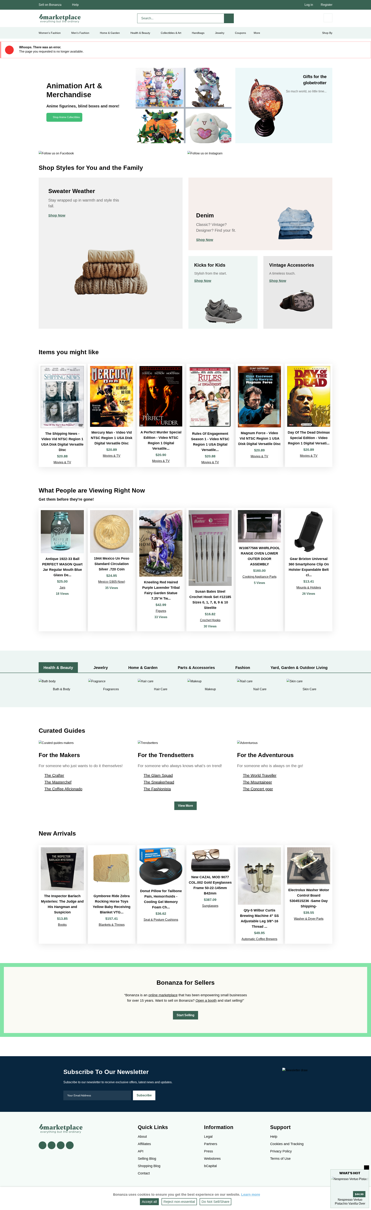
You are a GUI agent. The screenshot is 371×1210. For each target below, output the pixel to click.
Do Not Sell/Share (215, 1202)
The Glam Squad (158, 775)
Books (62, 924)
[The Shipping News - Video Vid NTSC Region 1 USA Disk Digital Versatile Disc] (62, 415)
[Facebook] (42, 1145)
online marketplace (163, 995)
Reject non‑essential (179, 1202)
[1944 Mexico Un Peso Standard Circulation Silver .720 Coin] (111, 569)
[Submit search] (229, 18)
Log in (309, 4)
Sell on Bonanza (50, 4)
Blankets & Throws (112, 924)
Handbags (198, 32)
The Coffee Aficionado (63, 789)
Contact (144, 1173)
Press (208, 1151)
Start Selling (185, 1015)
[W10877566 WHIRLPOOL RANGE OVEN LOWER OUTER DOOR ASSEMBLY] (259, 569)
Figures (161, 611)
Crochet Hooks (210, 620)
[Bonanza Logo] (60, 18)
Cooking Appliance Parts (260, 576)
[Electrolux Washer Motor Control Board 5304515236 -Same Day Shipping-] (308, 894)
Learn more (250, 1194)
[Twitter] (51, 1145)
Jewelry (219, 32)
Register (326, 4)
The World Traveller (260, 775)
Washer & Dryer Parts (308, 918)
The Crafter (54, 775)
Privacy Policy (281, 1151)
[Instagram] (70, 1145)
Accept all (149, 1202)
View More (185, 805)
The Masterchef (57, 782)
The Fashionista (157, 789)
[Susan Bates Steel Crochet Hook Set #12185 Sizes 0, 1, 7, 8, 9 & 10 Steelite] (210, 569)
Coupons (240, 32)
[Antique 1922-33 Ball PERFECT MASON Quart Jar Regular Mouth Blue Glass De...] (62, 569)
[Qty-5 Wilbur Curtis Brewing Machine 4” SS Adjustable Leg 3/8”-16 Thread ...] (259, 894)
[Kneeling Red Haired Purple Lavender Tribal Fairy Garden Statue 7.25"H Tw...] (160, 569)
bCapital (210, 1166)
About (142, 1137)
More (257, 32)
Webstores (212, 1159)
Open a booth (206, 1000)
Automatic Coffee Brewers (259, 939)
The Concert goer (258, 789)
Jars (62, 587)
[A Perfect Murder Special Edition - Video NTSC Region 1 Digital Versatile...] (160, 415)
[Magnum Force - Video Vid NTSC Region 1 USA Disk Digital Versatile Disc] (259, 415)
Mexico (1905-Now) (111, 581)
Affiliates (144, 1144)
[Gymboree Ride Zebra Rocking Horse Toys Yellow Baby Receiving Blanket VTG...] (111, 894)
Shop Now (56, 215)
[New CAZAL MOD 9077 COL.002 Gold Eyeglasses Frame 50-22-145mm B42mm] (210, 894)
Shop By (327, 32)
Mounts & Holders (308, 587)
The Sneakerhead (159, 782)
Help (75, 4)
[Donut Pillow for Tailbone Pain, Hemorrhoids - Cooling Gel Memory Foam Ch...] (160, 894)
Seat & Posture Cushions (161, 919)
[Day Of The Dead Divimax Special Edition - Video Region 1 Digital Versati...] (308, 415)
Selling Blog (147, 1159)
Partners (210, 1144)
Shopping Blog (149, 1166)
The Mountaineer (257, 782)
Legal (208, 1137)
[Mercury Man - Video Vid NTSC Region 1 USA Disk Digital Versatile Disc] (111, 415)
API (140, 1151)
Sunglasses (210, 905)
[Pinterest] (61, 1145)
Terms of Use (280, 1159)
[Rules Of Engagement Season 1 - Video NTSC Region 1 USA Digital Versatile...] (210, 415)
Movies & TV (62, 462)
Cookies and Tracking (287, 1144)
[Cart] (328, 18)
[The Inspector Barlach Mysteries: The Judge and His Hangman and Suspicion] (62, 894)
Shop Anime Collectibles (66, 117)
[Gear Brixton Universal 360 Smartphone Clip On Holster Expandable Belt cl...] (308, 569)
